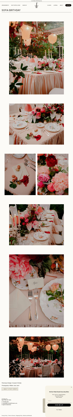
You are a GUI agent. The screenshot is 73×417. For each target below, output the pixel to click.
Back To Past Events (9, 389)
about (61, 5)
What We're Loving (15, 5)
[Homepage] (36, 5)
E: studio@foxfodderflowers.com (9, 403)
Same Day (24, 5)
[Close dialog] (71, 387)
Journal (55, 5)
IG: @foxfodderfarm (6, 404)
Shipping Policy (19, 415)
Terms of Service (11, 415)
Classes (49, 5)
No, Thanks (59, 409)
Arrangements (5, 5)
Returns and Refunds (27, 415)
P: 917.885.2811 (5, 401)
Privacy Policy (5, 415)
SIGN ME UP (59, 405)
